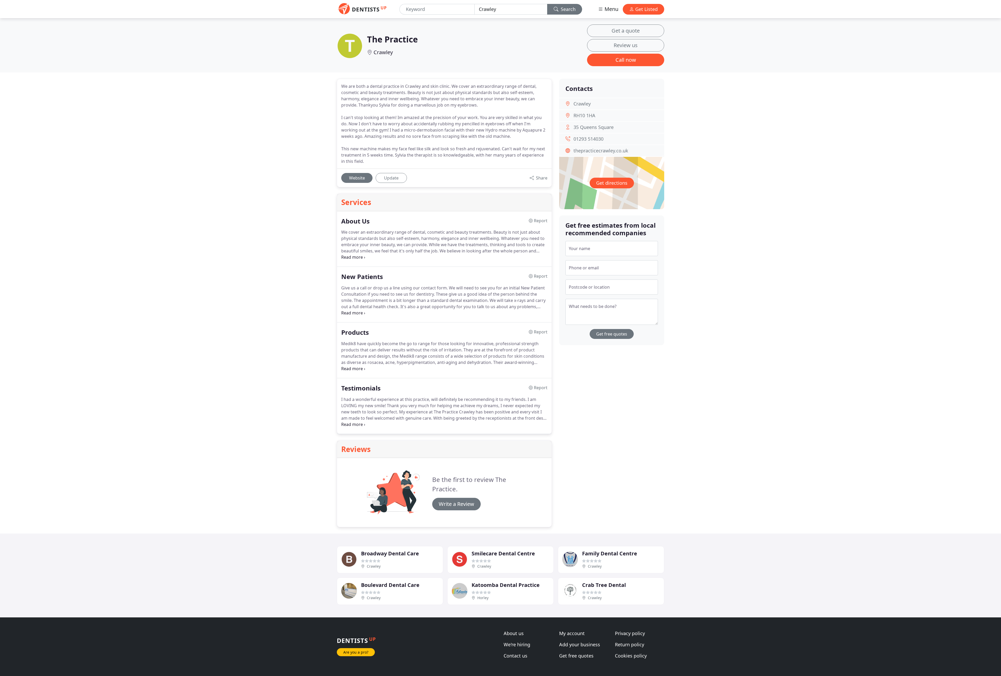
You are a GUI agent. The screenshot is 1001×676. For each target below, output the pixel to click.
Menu (610, 9)
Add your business (579, 644)
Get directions (611, 183)
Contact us (515, 656)
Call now (625, 59)
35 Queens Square (593, 127)
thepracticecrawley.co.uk (600, 150)
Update (391, 178)
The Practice (392, 39)
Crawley (383, 52)
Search (567, 9)
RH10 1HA (584, 115)
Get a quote (626, 30)
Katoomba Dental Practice (506, 584)
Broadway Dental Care (390, 553)
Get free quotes (611, 334)
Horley (483, 597)
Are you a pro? (355, 652)
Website (357, 178)
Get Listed (646, 9)
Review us (626, 45)
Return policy (629, 644)
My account (572, 633)
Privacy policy (630, 633)
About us (514, 633)
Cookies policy (631, 656)
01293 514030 (588, 139)
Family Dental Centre (609, 553)
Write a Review (456, 503)
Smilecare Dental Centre (503, 553)
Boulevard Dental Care (390, 584)
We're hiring (517, 644)
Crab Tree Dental (604, 584)
